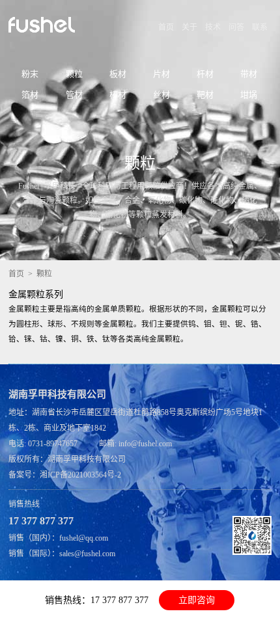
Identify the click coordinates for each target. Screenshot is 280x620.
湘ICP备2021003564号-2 (80, 474)
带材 (248, 74)
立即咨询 (196, 600)
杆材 (205, 74)
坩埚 (248, 95)
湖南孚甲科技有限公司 (87, 459)
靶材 (205, 95)
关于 (189, 27)
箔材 (29, 95)
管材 (74, 95)
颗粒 (74, 74)
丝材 (161, 95)
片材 (161, 74)
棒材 (117, 95)
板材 (117, 74)
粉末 (29, 74)
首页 (166, 27)
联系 (260, 27)
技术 (213, 27)
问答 (236, 27)
